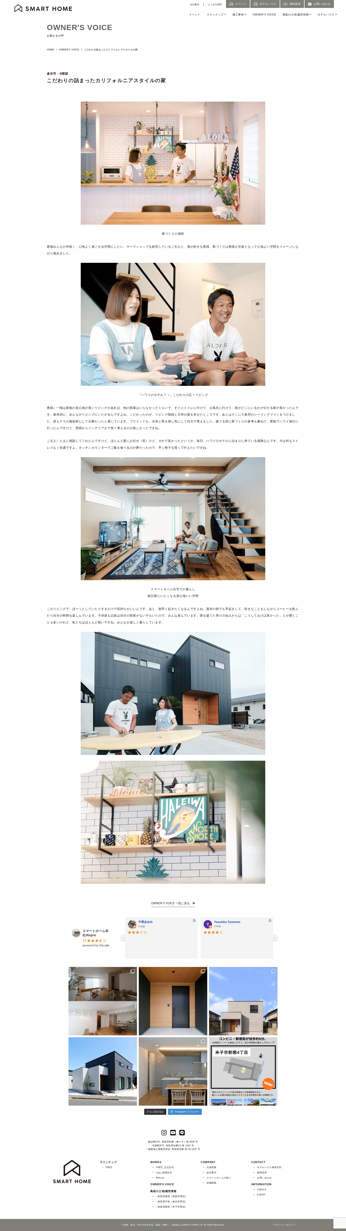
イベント (194, 14)
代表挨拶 (211, 1167)
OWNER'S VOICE (264, 14)
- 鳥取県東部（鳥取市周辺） (171, 1196)
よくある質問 (215, 4)
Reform (160, 1177)
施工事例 (238, 14)
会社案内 (194, 4)
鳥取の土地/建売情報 (296, 14)
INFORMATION (261, 1184)
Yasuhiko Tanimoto (227, 922)
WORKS (155, 1162)
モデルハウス (326, 14)
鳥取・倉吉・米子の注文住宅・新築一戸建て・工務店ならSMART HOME (161, 1225)
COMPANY (208, 1162)
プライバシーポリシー (284, 1225)
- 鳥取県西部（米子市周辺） (171, 1206)
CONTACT (258, 1162)
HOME (50, 49)
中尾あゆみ (145, 921)
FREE (109, 1167)
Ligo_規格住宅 (164, 1172)
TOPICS (262, 1189)
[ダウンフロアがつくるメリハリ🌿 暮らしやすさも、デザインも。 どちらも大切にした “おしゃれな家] (102, 1001)
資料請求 (262, 1172)
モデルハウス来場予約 (269, 1167)
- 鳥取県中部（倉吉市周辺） (171, 1201)
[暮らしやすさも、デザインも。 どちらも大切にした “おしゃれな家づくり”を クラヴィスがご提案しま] (243, 1001)
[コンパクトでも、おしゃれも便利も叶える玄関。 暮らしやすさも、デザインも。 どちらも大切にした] (173, 1001)
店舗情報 (211, 1182)
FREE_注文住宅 (165, 1167)
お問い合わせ (264, 1177)
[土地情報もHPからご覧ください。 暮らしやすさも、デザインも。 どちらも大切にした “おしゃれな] (243, 1071)
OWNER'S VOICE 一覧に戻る (170, 903)
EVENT (261, 1194)
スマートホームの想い (219, 1177)
